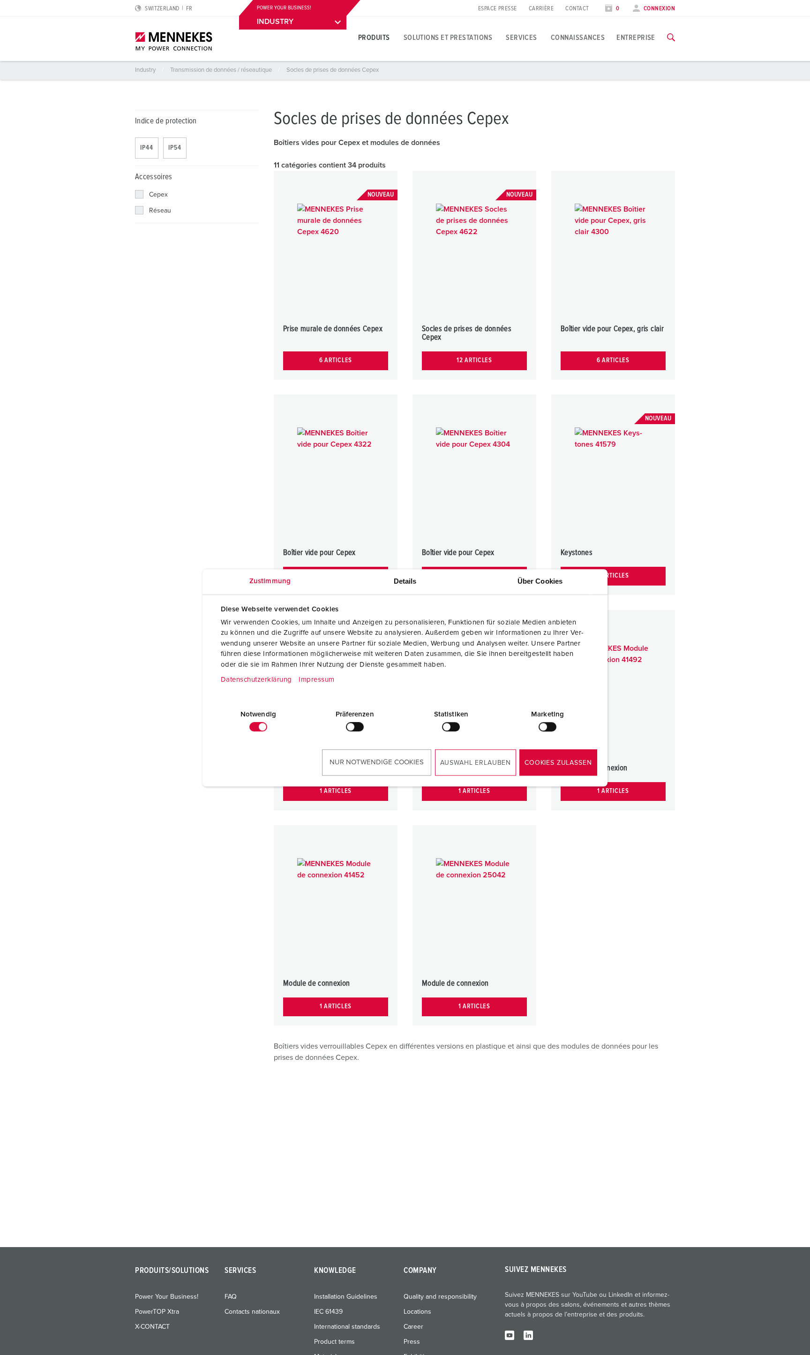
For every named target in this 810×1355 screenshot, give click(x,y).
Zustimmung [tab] (270, 581)
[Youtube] (509, 1334)
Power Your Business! (166, 1297)
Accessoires (153, 177)
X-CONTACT (152, 1327)
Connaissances (578, 37)
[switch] (355, 726)
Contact (577, 9)
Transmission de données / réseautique (221, 70)
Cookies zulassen (558, 763)
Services (521, 37)
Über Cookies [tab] (540, 581)
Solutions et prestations (448, 37)
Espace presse (497, 9)
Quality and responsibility (440, 1297)
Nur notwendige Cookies (377, 762)
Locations (417, 1312)
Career (413, 1327)
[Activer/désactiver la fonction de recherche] (671, 37)
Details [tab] (405, 581)
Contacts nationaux (252, 1312)
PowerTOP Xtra (157, 1312)
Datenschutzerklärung (256, 679)
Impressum (317, 679)
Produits (374, 37)
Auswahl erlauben (475, 763)
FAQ (231, 1297)
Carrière (541, 9)
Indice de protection (166, 121)
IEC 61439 (328, 1312)
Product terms (334, 1342)
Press (412, 1342)
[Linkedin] (528, 1334)
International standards (347, 1327)
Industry (146, 70)
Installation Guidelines (345, 1297)
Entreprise (635, 37)
